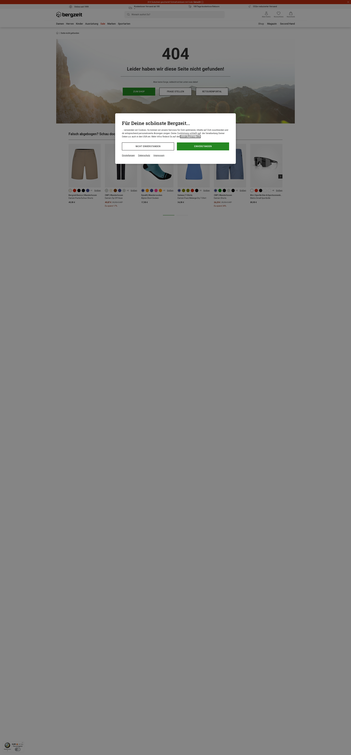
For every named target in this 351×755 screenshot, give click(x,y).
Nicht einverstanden (148, 146)
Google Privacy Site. (190, 136)
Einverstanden (203, 146)
